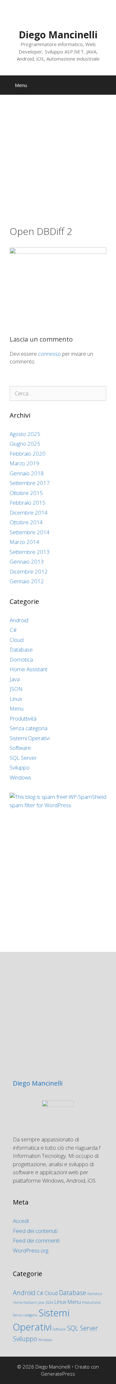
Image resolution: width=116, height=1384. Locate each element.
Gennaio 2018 (27, 473)
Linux (16, 698)
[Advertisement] (58, 165)
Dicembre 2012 (29, 571)
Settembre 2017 (30, 483)
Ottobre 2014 (26, 522)
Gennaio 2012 (27, 581)
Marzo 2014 (24, 542)
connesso (49, 353)
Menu (17, 708)
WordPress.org (30, 1250)
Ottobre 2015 (26, 493)
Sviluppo (20, 767)
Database (21, 649)
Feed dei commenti (36, 1240)
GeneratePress (58, 1373)
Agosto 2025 (25, 434)
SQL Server (23, 757)
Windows (20, 777)
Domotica (21, 659)
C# (13, 630)
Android (19, 620)
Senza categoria (28, 728)
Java (15, 679)
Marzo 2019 (24, 463)
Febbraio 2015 (27, 502)
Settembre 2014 (30, 532)
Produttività (23, 718)
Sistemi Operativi (30, 738)
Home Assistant (28, 669)
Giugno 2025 (25, 443)
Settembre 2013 (30, 552)
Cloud (17, 640)
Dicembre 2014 (29, 512)
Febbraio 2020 (27, 453)
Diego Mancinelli (58, 34)
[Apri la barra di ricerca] (106, 85)
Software (20, 747)
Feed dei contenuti (35, 1230)
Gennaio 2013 (27, 561)
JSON (16, 688)
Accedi (21, 1220)
